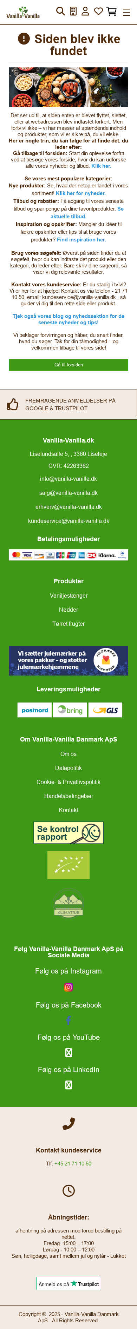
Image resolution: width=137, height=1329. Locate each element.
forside (67, 159)
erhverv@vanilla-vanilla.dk (68, 507)
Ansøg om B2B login (73, 11)
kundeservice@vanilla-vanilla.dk (68, 521)
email (33, 297)
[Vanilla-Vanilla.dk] (22, 12)
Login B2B (85, 11)
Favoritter (98, 11)
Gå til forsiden (68, 364)
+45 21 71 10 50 (72, 1164)
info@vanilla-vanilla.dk (68, 479)
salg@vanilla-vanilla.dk (68, 493)
